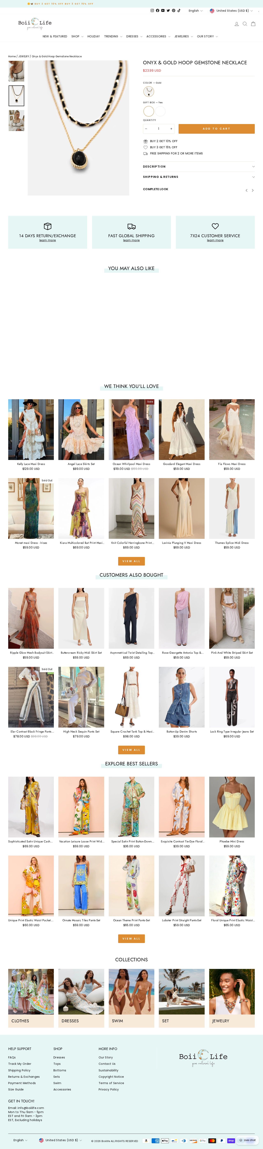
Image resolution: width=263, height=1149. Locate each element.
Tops (57, 1064)
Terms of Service (111, 1083)
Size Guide (16, 1089)
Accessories (62, 1089)
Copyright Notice (111, 1077)
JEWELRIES (182, 36)
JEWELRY (23, 56)
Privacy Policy (109, 1089)
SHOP (76, 36)
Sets (56, 1077)
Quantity (149, 120)
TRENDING (111, 36)
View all (131, 561)
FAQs (12, 1057)
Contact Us (107, 1064)
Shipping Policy (19, 1070)
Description (154, 166)
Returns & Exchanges (24, 1077)
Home (12, 56)
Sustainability (109, 1070)
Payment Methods (22, 1083)
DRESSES (132, 36)
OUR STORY (206, 36)
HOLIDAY (94, 36)
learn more (47, 240)
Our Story (106, 1057)
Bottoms (59, 1070)
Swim (57, 1083)
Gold (149, 92)
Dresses (59, 1057)
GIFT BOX (153, 102)
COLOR (152, 82)
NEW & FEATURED (55, 36)
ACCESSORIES (156, 36)
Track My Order (19, 1064)
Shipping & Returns (160, 177)
